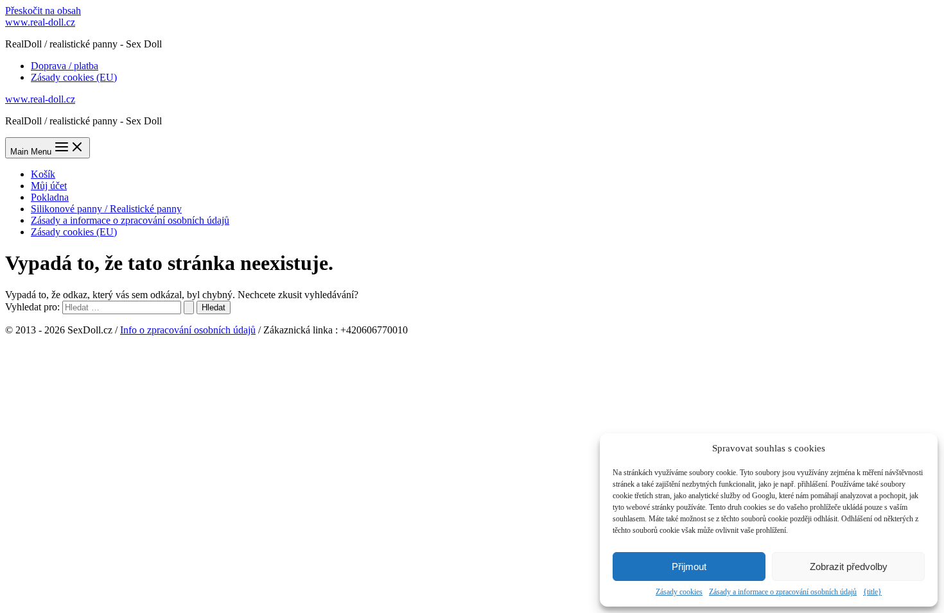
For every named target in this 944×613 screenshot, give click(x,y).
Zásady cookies (679, 591)
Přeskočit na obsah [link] (43, 10)
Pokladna (50, 197)
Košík (43, 174)
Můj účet (49, 185)
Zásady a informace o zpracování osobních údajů (783, 591)
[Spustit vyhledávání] (189, 307)
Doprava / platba (64, 65)
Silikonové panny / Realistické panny (106, 208)
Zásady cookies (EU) (74, 77)
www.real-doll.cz (40, 22)
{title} (872, 591)
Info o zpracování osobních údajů (188, 329)
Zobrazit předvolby (848, 566)
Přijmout (689, 566)
